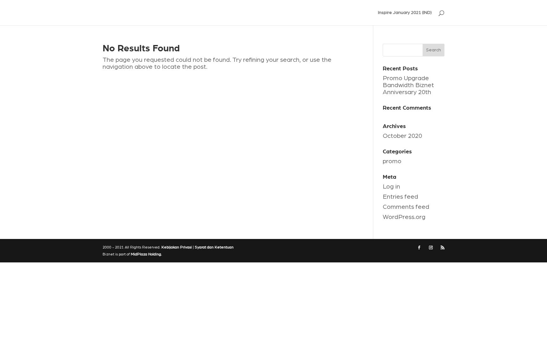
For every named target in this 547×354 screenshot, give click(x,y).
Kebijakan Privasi (176, 247)
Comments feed (406, 207)
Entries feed (400, 197)
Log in (391, 186)
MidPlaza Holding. (146, 254)
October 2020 (402, 136)
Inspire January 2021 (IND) (405, 12)
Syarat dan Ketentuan (214, 247)
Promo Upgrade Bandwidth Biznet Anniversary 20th (408, 85)
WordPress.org (404, 217)
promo (392, 161)
